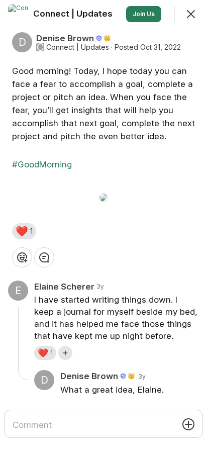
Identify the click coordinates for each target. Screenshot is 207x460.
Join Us (144, 14)
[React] (22, 257)
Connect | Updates (77, 47)
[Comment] (44, 257)
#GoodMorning (42, 164)
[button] (24, 231)
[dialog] (103, 230)
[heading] (74, 14)
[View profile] (18, 14)
